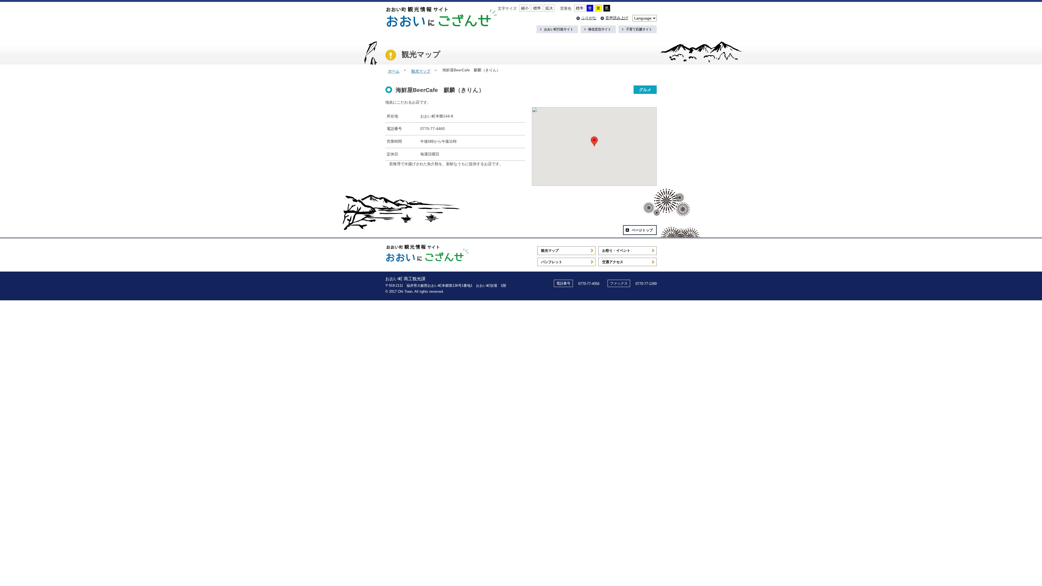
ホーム (393, 71)
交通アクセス (612, 262)
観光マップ (420, 71)
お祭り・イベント (616, 251)
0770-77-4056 (588, 284)
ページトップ (642, 230)
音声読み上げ (616, 18)
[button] (594, 141)
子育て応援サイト (639, 29)
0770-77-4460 (432, 128)
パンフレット (551, 262)
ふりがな (588, 18)
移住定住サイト (599, 29)
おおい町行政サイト (558, 29)
